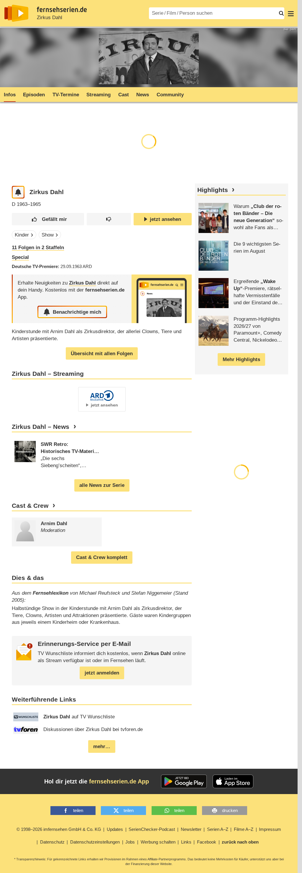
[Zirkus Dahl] (162, 299)
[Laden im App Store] (233, 781)
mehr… (101, 746)
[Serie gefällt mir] (48, 219)
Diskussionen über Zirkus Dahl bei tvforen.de (93, 729)
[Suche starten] (281, 13)
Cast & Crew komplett (101, 557)
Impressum (270, 829)
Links (186, 841)
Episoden (34, 94)
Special (20, 257)
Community (170, 94)
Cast (123, 94)
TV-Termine (65, 94)
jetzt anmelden (102, 673)
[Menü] (291, 13)
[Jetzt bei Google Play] (184, 781)
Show (48, 235)
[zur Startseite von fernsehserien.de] (16, 13)
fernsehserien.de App (119, 781)
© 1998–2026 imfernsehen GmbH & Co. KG (59, 829)
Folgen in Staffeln (38, 247)
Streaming (98, 94)
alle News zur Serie (101, 485)
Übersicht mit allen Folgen (102, 353)
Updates (115, 829)
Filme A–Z (243, 829)
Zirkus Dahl (49, 17)
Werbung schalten (158, 841)
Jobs (130, 841)
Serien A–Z (217, 829)
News (142, 94)
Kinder (22, 235)
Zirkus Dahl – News (40, 426)
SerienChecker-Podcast (152, 829)
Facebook (206, 841)
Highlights (212, 190)
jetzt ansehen (165, 219)
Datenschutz (52, 841)
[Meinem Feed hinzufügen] (18, 192)
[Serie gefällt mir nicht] (109, 219)
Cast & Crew (30, 505)
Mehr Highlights (241, 359)
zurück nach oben (240, 841)
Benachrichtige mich (77, 312)
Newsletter (191, 829)
